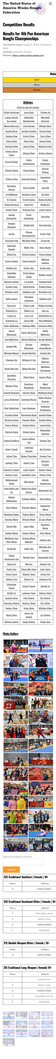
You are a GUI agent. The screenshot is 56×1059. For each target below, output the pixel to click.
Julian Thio (11, 456)
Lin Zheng (45, 615)
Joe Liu (45, 310)
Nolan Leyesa (45, 305)
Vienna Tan (45, 440)
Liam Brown (29, 126)
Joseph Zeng (11, 598)
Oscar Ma (29, 320)
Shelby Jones (45, 275)
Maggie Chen (45, 146)
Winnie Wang (28, 519)
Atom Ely (28, 204)
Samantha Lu (45, 315)
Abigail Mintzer (29, 339)
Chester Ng (11, 360)
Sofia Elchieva (11, 204)
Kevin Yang (11, 574)
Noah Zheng (29, 622)
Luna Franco (45, 210)
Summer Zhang (11, 603)
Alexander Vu (45, 490)
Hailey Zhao (11, 608)
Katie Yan (11, 569)
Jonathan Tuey (29, 475)
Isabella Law (28, 292)
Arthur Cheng (45, 153)
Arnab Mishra (45, 339)
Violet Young (28, 586)
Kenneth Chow (29, 179)
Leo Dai (45, 188)
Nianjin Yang (29, 574)
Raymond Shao (29, 415)
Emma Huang (29, 254)
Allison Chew (11, 170)
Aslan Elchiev (45, 199)
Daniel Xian (29, 557)
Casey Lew (28, 305)
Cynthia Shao (11, 415)
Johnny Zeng (45, 593)
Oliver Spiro (29, 432)
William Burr (45, 126)
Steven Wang (11, 519)
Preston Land (11, 292)
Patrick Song (11, 432)
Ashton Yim (11, 579)
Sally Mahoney (11, 326)
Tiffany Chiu (11, 179)
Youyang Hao (11, 240)
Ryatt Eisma (29, 199)
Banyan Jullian (11, 282)
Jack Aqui (29, 112)
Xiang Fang (11, 210)
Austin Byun (11, 131)
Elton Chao (11, 141)
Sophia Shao (45, 415)
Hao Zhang (28, 598)
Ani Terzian (45, 449)
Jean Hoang (45, 247)
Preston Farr (29, 210)
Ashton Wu (45, 540)
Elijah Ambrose (11, 112)
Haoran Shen (28, 420)
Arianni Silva (29, 425)
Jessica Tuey (11, 475)
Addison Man (28, 326)
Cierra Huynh (28, 261)
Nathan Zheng (11, 622)
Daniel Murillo (29, 353)
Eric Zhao (45, 603)
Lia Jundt (28, 282)
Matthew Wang (11, 514)
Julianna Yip (45, 579)
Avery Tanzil (11, 449)
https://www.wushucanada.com (28, 55)
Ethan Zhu (45, 622)
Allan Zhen (11, 615)
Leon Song (45, 425)
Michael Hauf (29, 240)
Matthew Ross (45, 393)
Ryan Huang (45, 254)
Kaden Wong (11, 533)
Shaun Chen (29, 153)
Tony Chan (45, 136)
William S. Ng (29, 360)
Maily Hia (29, 247)
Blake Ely (45, 204)
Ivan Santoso (28, 408)
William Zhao (45, 608)
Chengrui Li (11, 310)
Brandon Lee (45, 292)
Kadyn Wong (28, 533)
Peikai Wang (29, 514)
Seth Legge (11, 299)
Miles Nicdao (28, 368)
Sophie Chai (11, 136)
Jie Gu (12, 234)
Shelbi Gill (29, 225)
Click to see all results (28, 107)
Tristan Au (45, 112)
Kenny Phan (45, 377)
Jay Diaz (45, 194)
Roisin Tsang (45, 470)
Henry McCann (28, 332)
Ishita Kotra (29, 287)
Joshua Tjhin (11, 463)
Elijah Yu (11, 593)
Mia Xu (28, 564)
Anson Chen (45, 141)
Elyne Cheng (11, 162)
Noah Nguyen (11, 368)
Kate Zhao (29, 608)
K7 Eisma (11, 199)
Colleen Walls (29, 499)
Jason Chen (29, 146)
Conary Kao (11, 287)
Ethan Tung (45, 475)
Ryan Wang (45, 514)
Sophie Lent (45, 299)
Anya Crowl (29, 188)
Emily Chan (29, 136)
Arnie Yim (45, 574)
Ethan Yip (29, 579)
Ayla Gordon (45, 225)
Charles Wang (29, 507)
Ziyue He (45, 240)
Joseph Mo (11, 346)
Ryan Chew (29, 170)
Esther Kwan (45, 287)
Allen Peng (28, 377)
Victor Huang (11, 261)
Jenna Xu (11, 564)
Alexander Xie (45, 557)
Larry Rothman (11, 399)
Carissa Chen (11, 146)
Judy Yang (45, 569)
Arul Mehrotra (11, 339)
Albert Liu (29, 310)
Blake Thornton (29, 456)
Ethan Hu (11, 254)
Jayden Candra (28, 131)
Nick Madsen (45, 320)
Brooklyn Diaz (29, 194)
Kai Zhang (45, 598)
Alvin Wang (45, 499)
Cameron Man (45, 326)
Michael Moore (11, 353)
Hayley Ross (29, 393)
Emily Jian (29, 268)
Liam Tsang (29, 470)
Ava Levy (11, 305)
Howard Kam (45, 282)
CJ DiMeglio (11, 194)
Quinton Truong (11, 470)
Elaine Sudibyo (11, 440)
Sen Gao (45, 216)
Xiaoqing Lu (12, 320)
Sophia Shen (45, 420)
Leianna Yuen (28, 593)
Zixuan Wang (45, 519)
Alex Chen (29, 141)
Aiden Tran (28, 463)
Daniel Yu (45, 586)
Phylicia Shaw (11, 420)
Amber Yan (45, 564)
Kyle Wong (45, 533)
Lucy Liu (29, 315)
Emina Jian (45, 268)
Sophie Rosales (11, 393)
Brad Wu (11, 548)
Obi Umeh (29, 482)
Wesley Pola (11, 386)
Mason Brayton (11, 126)
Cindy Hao (45, 234)
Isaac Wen (29, 526)
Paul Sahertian (11, 408)
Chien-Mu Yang (28, 569)
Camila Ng (45, 353)
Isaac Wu (28, 548)
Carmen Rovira (28, 399)
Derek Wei (11, 526)
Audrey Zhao (28, 603)
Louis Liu (11, 315)
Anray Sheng (11, 425)
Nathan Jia (11, 268)
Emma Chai (45, 131)
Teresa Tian (45, 456)
